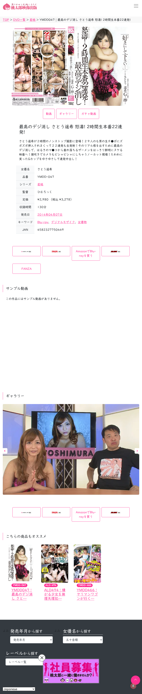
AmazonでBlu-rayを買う (86, 253)
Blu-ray (42, 222)
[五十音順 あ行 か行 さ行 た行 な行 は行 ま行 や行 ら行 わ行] (83, 639)
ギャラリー (66, 113)
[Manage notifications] (133, 686)
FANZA (26, 268)
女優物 (82, 222)
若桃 (40, 184)
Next (137, 451)
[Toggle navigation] (135, 6)
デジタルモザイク (63, 222)
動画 (49, 113)
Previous (4, 451)
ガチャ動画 (88, 113)
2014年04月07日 (49, 214)
